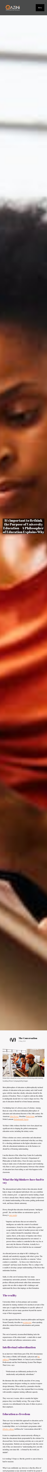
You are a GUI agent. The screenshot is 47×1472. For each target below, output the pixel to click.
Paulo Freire (30, 1116)
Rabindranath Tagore (21, 1119)
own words (13, 1215)
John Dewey (14, 1116)
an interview (27, 1322)
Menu (40, 7)
